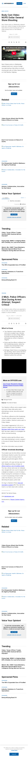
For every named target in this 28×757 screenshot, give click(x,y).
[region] (14, 201)
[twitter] (14, 42)
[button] (3, 3)
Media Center (5, 11)
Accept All (14, 754)
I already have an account (14, 217)
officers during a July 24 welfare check (13, 466)
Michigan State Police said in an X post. (13, 429)
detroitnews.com (9, 496)
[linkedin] (11, 42)
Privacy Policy (14, 750)
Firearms (4, 293)
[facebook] (9, 42)
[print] (25, 42)
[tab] (6, 198)
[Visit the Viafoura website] (23, 204)
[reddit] (16, 42)
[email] (19, 42)
